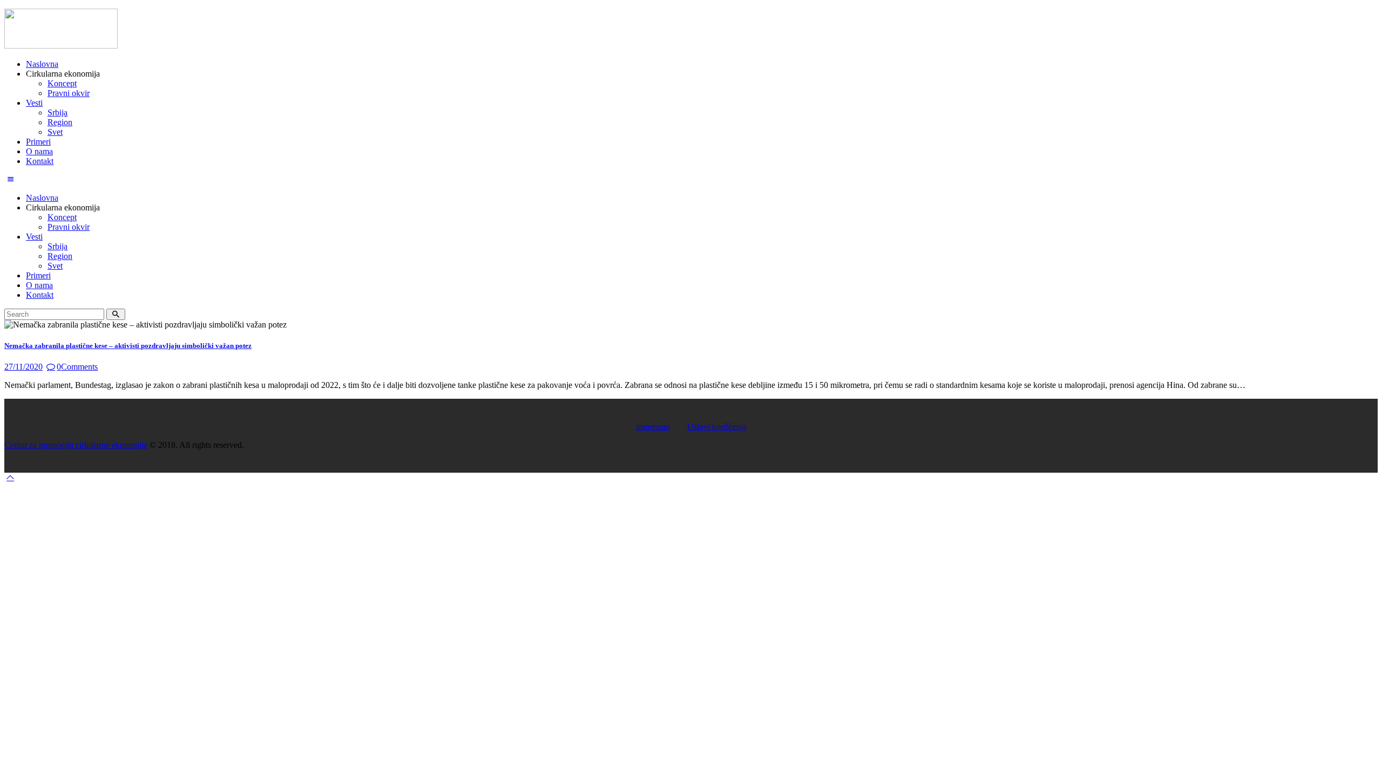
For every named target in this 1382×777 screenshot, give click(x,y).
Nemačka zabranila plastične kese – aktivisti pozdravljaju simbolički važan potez (128, 346)
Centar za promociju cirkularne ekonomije (75, 444)
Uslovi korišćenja (717, 426)
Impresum (653, 426)
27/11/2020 (23, 366)
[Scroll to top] (10, 477)
